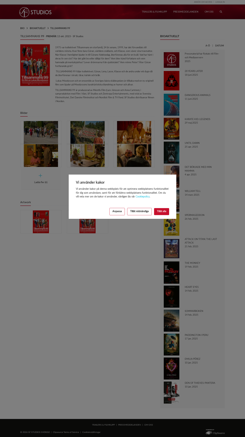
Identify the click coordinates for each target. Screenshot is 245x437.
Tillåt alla (161, 211)
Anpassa (117, 211)
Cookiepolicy (143, 197)
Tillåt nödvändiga (139, 211)
